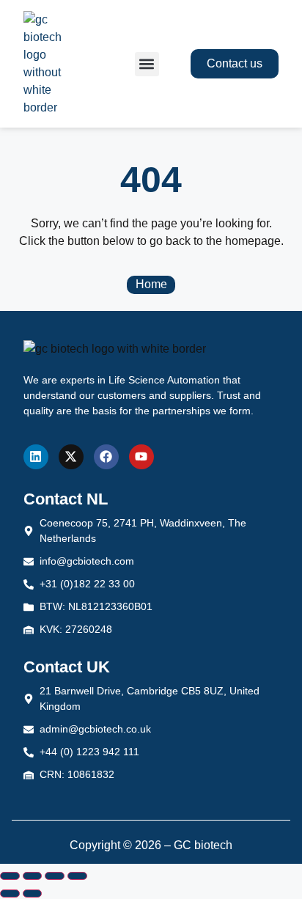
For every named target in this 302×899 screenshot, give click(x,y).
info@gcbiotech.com (87, 561)
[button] (147, 64)
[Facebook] (106, 456)
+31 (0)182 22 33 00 (87, 584)
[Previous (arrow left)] (10, 893)
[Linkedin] (35, 456)
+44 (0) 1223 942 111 (89, 751)
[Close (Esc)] (77, 876)
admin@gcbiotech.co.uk (95, 729)
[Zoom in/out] (10, 876)
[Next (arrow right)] (33, 893)
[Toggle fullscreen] (33, 876)
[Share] (55, 876)
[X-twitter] (71, 456)
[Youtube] (141, 456)
